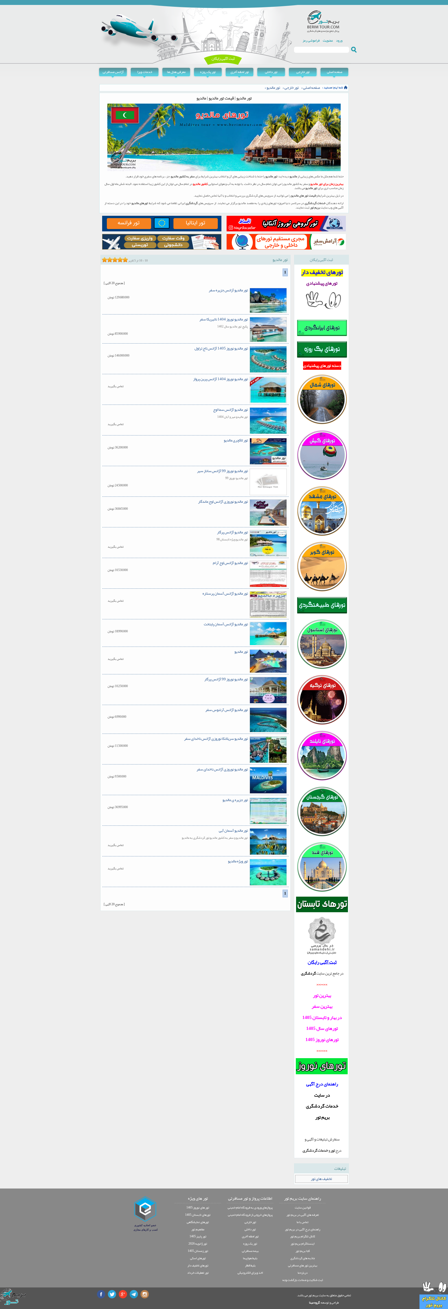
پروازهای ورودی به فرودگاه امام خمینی (250, 1207)
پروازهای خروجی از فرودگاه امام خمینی (250, 1215)
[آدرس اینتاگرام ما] (145, 1294)
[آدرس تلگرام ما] (134, 1294)
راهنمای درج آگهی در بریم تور (302, 1229)
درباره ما (302, 1273)
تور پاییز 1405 (198, 1236)
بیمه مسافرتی (250, 1251)
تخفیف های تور (321, 1179)
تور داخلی (271, 71)
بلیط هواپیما (250, 1258)
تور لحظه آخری (239, 71)
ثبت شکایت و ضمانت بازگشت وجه (302, 1280)
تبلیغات (340, 1168)
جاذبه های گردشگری (302, 1258)
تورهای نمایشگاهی (198, 1222)
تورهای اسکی (198, 1258)
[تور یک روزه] (322, 357)
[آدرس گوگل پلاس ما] (123, 1294)
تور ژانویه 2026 (197, 1243)
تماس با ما (303, 1222)
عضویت (328, 40)
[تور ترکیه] (322, 724)
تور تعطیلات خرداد (198, 1273)
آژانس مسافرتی (113, 71)
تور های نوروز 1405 (197, 1207)
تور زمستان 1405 (198, 1251)
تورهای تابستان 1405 (198, 1215)
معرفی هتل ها (176, 71)
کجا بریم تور (303, 1251)
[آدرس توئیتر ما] (112, 1294)
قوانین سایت (303, 1207)
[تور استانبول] (322, 669)
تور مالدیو (273, 87)
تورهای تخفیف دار (197, 1265)
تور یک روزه (208, 71)
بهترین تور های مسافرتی (302, 1265)
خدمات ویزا (144, 71)
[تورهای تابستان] (322, 904)
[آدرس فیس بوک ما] (101, 1294)
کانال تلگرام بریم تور (302, 1236)
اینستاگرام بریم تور (302, 1243)
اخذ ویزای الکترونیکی (250, 1273)
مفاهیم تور (197, 1229)
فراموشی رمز (311, 40)
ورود (339, 40)
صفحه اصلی (334, 71)
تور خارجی (303, 71)
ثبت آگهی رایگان (223, 58)
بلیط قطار (250, 1265)
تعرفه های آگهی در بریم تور (302, 1215)
